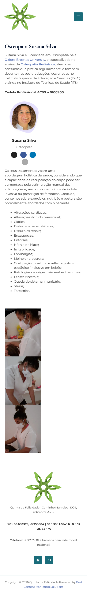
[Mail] (33, 155)
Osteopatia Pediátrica (38, 64)
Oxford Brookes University (25, 60)
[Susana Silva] (24, 117)
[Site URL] (14, 155)
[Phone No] (25, 162)
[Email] (49, 560)
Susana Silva (24, 140)
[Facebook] (23, 155)
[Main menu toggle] (78, 16)
